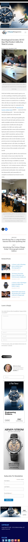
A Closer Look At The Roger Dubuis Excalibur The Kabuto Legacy (19, 284)
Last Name (6, 486)
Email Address (8, 493)
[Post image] (6, 267)
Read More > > (16, 370)
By (5, 48)
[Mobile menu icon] (25, 32)
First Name (7, 480)
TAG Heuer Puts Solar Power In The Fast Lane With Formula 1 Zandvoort (19, 275)
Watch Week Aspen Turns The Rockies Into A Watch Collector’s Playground (18, 293)
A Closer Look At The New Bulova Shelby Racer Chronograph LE (19, 266)
